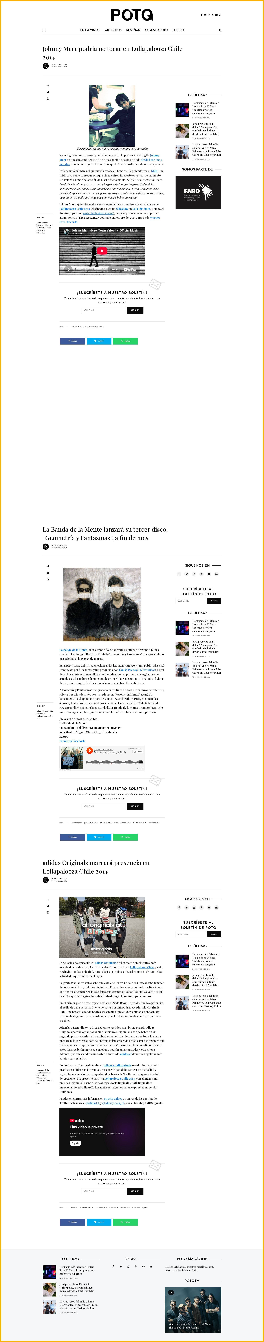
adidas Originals (86, 1208)
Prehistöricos (146, 670)
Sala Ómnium (141, 209)
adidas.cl (126, 1054)
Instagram (113, 1208)
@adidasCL (92, 1103)
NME (154, 171)
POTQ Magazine (60, 64)
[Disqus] (132, 391)
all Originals (101, 1208)
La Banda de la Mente (73, 650)
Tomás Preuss (128, 670)
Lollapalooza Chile (142, 967)
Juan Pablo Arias (90, 823)
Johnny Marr (76, 327)
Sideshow (122, 209)
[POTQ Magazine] (132, 15)
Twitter (145, 1208)
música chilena (139, 823)
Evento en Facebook (72, 741)
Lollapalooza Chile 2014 (74, 209)
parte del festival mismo (98, 213)
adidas (74, 1208)
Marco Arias (125, 823)
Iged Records (76, 823)
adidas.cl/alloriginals (117, 1065)
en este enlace (113, 1098)
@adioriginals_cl (113, 1103)
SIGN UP (135, 310)
